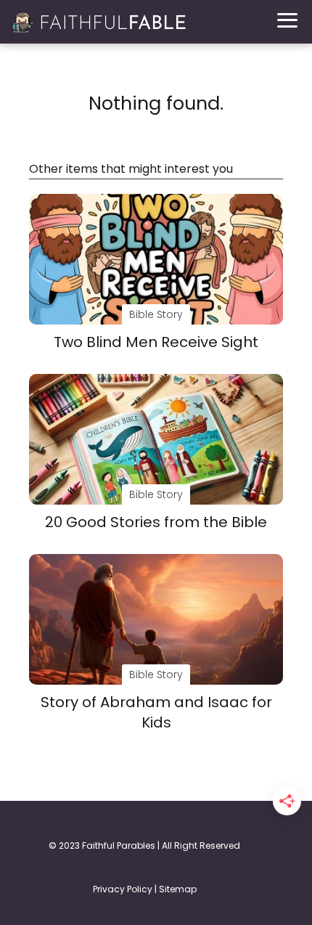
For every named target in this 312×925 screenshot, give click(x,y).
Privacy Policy (122, 889)
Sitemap (178, 889)
